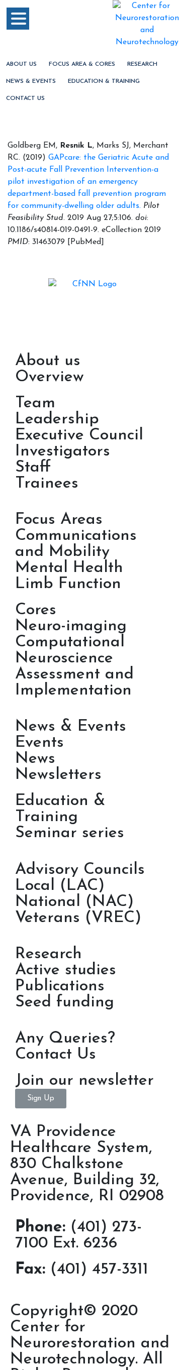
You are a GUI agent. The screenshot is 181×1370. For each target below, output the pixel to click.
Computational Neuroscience (70, 650)
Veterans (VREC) (78, 918)
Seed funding (64, 1002)
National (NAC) (74, 902)
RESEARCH (142, 64)
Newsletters (58, 775)
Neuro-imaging (71, 626)
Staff (33, 468)
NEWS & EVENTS (31, 81)
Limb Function (68, 584)
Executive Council (79, 435)
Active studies (65, 970)
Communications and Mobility (76, 544)
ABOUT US (21, 64)
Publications (60, 986)
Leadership (57, 419)
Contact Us (25, 98)
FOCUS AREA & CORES (82, 64)
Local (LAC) (60, 886)
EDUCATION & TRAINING (104, 81)
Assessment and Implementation (74, 682)
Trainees (46, 484)
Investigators (62, 451)
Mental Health (69, 568)
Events (39, 743)
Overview (49, 377)
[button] (40, 1098)
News (35, 759)
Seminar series (69, 833)
